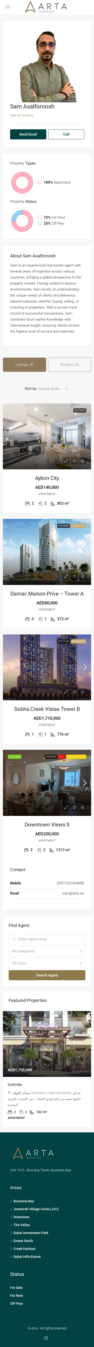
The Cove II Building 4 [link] (26, 1084)
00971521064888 (70, 883)
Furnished (78, 525)
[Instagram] (47, 1326)
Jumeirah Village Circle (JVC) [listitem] (36, 1197)
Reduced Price (76, 756)
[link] (47, 436)
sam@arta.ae (73, 893)
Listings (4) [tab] (24, 364)
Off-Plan (63, 641)
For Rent (79, 410)
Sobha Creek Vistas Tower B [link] (47, 709)
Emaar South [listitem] (23, 1229)
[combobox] (53, 389)
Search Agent (47, 975)
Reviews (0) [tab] (69, 364)
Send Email (28, 134)
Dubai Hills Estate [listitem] (27, 1245)
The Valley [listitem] (21, 1213)
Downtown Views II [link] (47, 825)
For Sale (16, 1276)
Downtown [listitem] (21, 1205)
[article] (47, 1063)
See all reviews (22, 115)
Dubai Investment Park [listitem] (30, 1221)
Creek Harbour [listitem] (24, 1237)
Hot (61, 756)
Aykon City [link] (47, 478)
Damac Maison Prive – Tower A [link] (47, 594)
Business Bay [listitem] (23, 1189)
